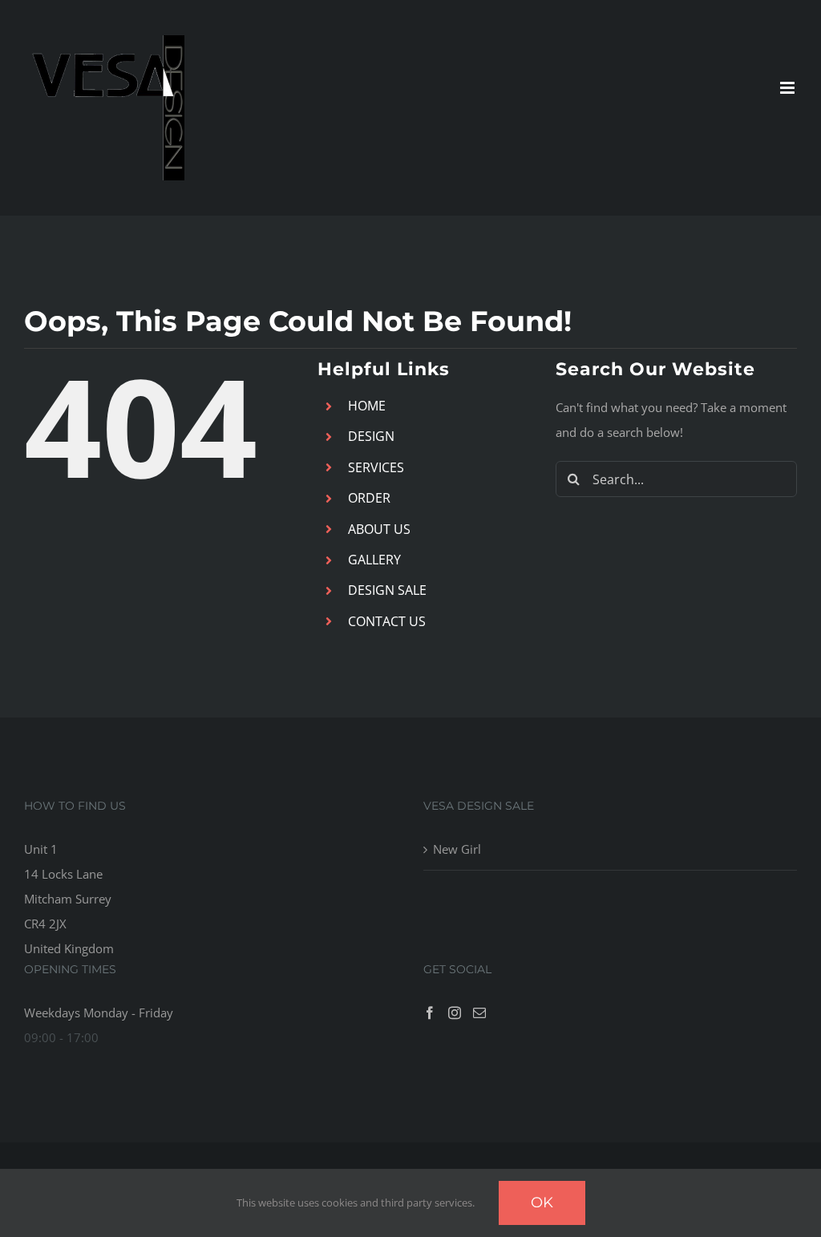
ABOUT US (379, 529)
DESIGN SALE (387, 590)
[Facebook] (429, 1012)
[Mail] (479, 1012)
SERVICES (376, 467)
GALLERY (374, 559)
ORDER (369, 498)
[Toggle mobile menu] (788, 87)
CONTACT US (387, 621)
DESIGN (371, 436)
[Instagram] (454, 1012)
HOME (367, 405)
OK (542, 1202)
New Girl (457, 849)
